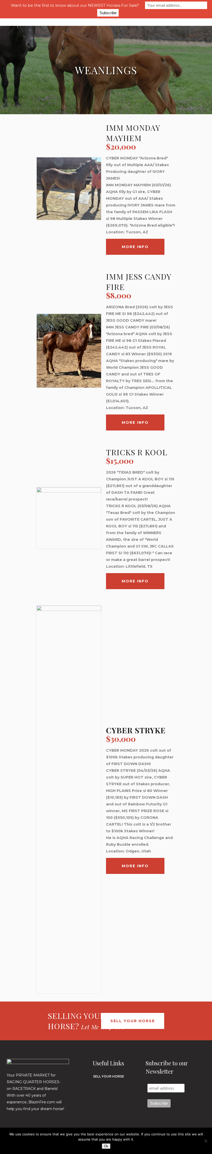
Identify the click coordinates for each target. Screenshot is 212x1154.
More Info (135, 246)
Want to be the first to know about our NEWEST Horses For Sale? (75, 5)
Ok (106, 1146)
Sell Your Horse (132, 1021)
